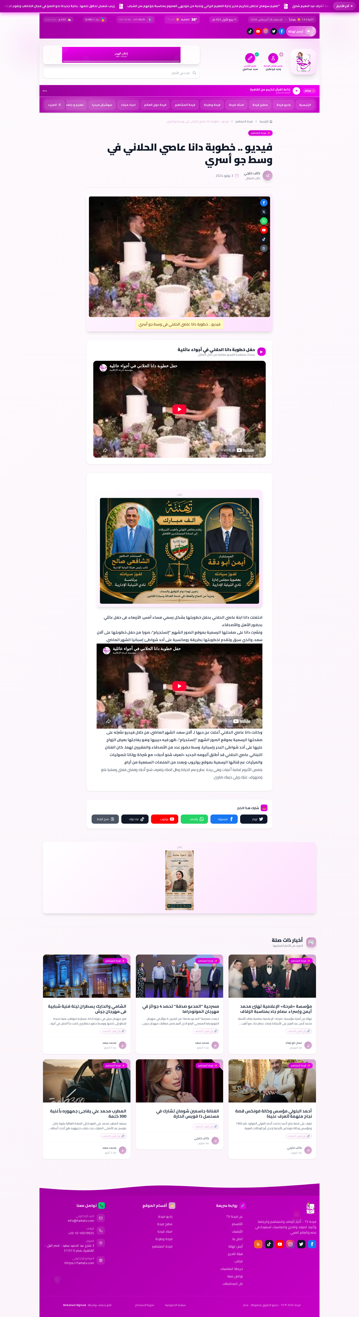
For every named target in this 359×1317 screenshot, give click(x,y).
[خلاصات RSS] (258, 1244)
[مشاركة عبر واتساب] (264, 221)
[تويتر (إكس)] (273, 31)
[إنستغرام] (266, 31)
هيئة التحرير (235, 1253)
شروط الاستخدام (144, 1305)
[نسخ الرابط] (264, 248)
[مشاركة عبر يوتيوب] (264, 230)
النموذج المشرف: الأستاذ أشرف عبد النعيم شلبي (324, 6)
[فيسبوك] (281, 31)
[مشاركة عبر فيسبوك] (264, 202)
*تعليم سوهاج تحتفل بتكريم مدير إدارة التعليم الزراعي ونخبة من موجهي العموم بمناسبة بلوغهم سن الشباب (202, 6)
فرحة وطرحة (163, 1238)
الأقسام (237, 1223)
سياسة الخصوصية (175, 1305)
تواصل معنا (235, 1276)
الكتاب (238, 1261)
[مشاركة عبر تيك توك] (264, 239)
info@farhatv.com (81, 1220)
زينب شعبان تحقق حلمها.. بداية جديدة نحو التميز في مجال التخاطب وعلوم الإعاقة (57, 6)
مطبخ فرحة (164, 1223)
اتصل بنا (237, 1238)
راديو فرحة (165, 1216)
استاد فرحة (164, 1231)
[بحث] (194, 73)
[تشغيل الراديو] (296, 91)
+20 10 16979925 (81, 1233)
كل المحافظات (233, 1283)
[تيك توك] (250, 31)
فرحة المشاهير (244, 121)
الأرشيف (237, 1231)
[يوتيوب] (258, 31)
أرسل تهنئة (235, 1246)
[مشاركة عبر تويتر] (264, 212)
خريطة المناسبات (231, 1268)
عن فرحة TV (234, 1216)
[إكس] (301, 1244)
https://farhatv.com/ (79, 1263)
